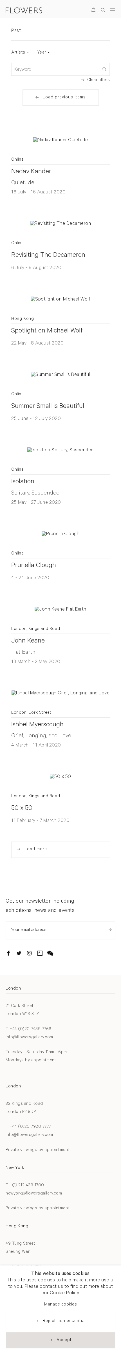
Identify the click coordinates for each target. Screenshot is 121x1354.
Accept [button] (64, 1340)
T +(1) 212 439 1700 (25, 1185)
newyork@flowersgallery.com (34, 1193)
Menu (112, 10)
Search (103, 10)
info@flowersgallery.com (29, 1037)
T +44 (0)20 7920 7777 (28, 1127)
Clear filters (98, 80)
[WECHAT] (50, 954)
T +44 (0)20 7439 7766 (28, 1029)
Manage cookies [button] (60, 1304)
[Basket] (94, 11)
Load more (35, 849)
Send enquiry (110, 929)
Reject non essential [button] (64, 1321)
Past (16, 31)
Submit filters (104, 68)
